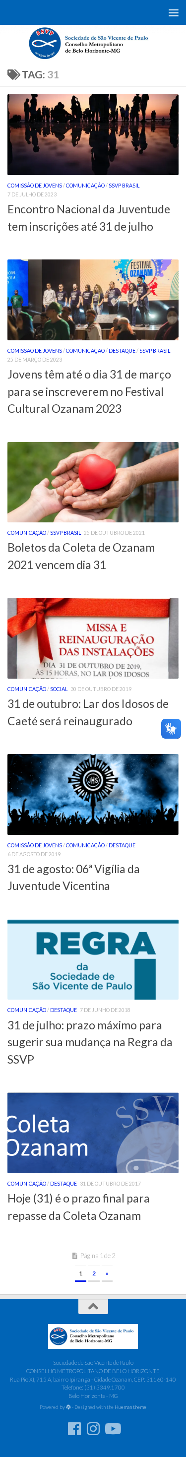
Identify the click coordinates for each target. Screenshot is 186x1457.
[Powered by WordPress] (68, 1407)
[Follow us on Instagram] (93, 1428)
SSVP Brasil (124, 186)
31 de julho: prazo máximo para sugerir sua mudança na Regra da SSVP (90, 1042)
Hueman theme (130, 1407)
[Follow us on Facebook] (74, 1428)
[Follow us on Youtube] (112, 1428)
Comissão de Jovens (34, 186)
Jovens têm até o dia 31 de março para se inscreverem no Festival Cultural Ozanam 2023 (89, 391)
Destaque (122, 351)
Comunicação (85, 186)
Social (58, 689)
